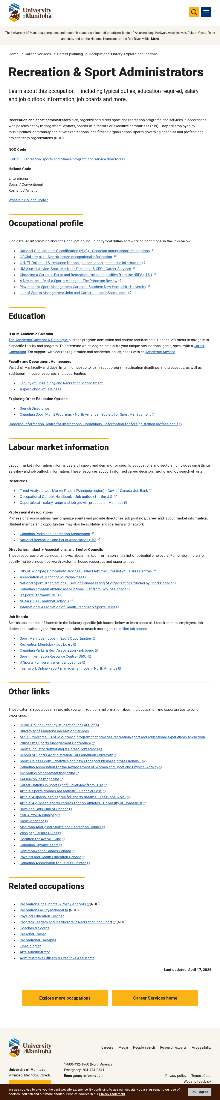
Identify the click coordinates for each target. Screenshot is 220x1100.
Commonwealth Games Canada (45, 851)
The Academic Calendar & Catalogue (39, 340)
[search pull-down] (194, 12)
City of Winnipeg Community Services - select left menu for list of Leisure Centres (86, 571)
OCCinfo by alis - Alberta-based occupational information (66, 257)
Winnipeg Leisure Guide (39, 833)
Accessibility (201, 1047)
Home (14, 54)
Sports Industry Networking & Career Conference (59, 749)
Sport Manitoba (32, 821)
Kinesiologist (30, 946)
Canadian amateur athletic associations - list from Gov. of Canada (73, 589)
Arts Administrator (35, 952)
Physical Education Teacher (42, 916)
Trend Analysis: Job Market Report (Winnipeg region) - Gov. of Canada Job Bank (84, 490)
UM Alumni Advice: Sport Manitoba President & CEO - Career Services (75, 269)
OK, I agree (199, 1092)
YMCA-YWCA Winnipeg (38, 815)
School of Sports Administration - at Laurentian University (66, 755)
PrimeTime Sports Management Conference (55, 743)
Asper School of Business (40, 389)
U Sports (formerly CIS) (39, 595)
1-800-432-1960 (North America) (88, 1064)
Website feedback (197, 1081)
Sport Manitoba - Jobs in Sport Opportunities (56, 638)
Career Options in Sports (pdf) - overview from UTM (61, 785)
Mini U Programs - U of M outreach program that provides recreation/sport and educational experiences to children (112, 737)
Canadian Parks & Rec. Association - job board (57, 650)
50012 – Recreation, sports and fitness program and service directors (65, 159)
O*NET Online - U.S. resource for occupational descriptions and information (80, 263)
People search (144, 1047)
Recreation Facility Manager (42, 910)
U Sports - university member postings (51, 662)
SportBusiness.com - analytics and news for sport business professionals (80, 761)
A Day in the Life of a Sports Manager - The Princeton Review (68, 281)
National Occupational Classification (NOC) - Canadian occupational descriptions (85, 251)
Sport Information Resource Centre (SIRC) (54, 656)
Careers (107, 1047)
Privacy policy (175, 1076)
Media (123, 1047)
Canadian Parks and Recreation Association (55, 534)
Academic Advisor (160, 352)
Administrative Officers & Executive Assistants (57, 958)
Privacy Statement (112, 1094)
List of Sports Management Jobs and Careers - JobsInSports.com (73, 293)
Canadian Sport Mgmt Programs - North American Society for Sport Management (85, 414)
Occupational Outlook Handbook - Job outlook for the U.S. (66, 496)
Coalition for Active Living (40, 839)
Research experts (173, 1047)
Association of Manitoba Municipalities (51, 577)
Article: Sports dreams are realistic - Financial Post (61, 791)
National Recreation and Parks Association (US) (58, 540)
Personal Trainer (33, 934)
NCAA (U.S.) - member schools (44, 601)
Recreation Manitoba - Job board (46, 644)
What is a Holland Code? (28, 200)
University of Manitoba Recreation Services (54, 731)
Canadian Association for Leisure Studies (53, 863)
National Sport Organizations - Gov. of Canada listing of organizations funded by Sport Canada (96, 583)
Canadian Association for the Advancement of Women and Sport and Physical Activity (89, 767)
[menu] (206, 12)
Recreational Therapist (38, 940)
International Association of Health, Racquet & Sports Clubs (68, 607)
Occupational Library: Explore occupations (123, 54)
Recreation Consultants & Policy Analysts (53, 904)
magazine (47, 773)
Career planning (70, 54)
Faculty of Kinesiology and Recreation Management (61, 383)
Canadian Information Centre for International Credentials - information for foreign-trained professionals (93, 424)
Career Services (38, 54)
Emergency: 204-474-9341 (84, 1070)
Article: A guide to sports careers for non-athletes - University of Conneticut (81, 803)
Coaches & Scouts (34, 928)
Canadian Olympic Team (39, 845)
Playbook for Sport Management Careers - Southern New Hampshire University (83, 287)
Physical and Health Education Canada (50, 857)
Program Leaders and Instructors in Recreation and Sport (66, 922)
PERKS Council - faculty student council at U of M (59, 725)
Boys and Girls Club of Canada (44, 809)
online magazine (39, 779)
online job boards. (133, 629)
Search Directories (35, 408)
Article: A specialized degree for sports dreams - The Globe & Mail (73, 797)
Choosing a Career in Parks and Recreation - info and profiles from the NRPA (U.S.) (86, 275)
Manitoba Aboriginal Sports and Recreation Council (61, 827)
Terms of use (201, 1076)
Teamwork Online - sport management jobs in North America (69, 668)
